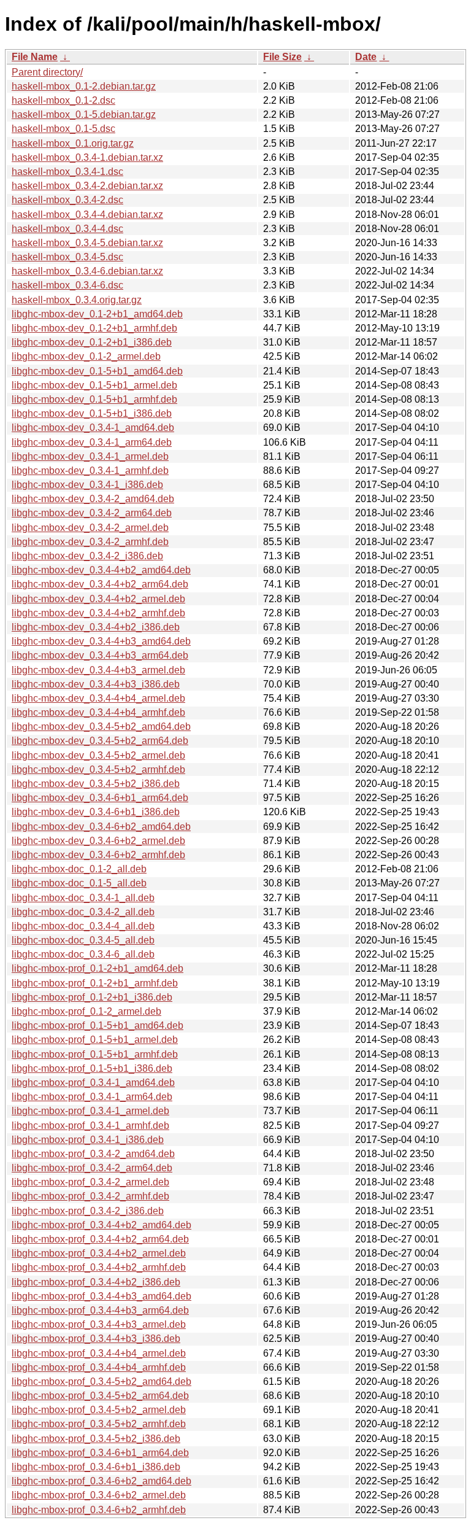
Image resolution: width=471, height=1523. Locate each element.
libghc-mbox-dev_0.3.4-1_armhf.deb (90, 470)
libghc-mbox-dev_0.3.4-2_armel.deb (90, 527)
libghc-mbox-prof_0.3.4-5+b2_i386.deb (96, 1438)
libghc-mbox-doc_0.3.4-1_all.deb (83, 898)
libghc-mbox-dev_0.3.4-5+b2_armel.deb (98, 755)
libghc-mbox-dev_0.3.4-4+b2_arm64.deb (100, 584)
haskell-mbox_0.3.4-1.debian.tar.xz (87, 157)
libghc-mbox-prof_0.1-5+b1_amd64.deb (97, 1025)
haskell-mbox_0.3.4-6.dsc (67, 285)
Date (366, 57)
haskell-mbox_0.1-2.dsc (63, 100)
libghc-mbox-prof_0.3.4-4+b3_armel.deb (99, 1324)
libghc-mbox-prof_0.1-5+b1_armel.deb (95, 1039)
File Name (35, 57)
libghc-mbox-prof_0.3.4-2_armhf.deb (90, 1196)
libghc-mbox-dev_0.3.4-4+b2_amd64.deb (101, 570)
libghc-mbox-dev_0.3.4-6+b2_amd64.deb (101, 826)
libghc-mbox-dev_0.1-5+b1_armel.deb (94, 385)
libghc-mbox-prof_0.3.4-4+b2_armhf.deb (99, 1267)
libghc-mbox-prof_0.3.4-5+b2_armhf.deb (99, 1424)
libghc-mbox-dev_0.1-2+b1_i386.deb (92, 342)
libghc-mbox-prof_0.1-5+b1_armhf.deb (95, 1054)
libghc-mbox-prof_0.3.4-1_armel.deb (90, 1111)
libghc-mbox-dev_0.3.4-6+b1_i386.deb (96, 812)
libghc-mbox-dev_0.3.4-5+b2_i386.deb (96, 783)
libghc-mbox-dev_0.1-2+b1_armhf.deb (94, 328)
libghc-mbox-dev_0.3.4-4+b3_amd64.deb (101, 641)
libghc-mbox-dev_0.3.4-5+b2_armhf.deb (98, 769)
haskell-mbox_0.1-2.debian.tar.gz (84, 86)
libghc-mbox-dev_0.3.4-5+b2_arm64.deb (100, 740)
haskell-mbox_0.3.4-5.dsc (67, 257)
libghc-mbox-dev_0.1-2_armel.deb (86, 356)
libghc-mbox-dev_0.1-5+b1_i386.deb (92, 413)
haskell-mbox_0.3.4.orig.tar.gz (77, 300)
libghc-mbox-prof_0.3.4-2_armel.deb (90, 1182)
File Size (282, 57)
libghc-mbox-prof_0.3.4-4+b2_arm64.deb (100, 1239)
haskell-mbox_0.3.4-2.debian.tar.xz (87, 185)
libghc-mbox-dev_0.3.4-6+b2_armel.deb (98, 840)
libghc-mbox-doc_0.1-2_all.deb (79, 869)
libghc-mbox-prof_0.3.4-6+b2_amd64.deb (101, 1481)
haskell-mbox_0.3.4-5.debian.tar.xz (87, 243)
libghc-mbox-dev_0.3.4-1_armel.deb (90, 456)
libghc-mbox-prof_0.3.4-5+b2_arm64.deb (100, 1395)
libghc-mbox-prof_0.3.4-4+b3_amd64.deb (101, 1296)
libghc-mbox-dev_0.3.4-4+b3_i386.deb (96, 684)
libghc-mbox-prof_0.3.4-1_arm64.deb (92, 1096)
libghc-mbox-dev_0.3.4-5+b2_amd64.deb (101, 726)
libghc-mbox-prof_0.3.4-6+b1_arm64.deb (100, 1452)
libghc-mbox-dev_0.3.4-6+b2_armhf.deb (98, 855)
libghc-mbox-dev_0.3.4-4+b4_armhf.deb (98, 712)
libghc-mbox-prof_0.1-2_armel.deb (86, 1011)
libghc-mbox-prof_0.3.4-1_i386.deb (88, 1139)
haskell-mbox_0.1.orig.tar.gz (73, 143)
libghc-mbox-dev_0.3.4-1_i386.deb (87, 484)
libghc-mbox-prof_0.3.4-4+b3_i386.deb (96, 1338)
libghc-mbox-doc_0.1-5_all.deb (79, 883)
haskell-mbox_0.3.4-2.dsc (67, 200)
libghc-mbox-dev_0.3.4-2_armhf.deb (90, 542)
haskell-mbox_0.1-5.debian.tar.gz (84, 114)
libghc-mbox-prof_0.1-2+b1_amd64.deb (97, 968)
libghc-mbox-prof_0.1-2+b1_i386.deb (92, 997)
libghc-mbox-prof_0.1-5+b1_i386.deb (92, 1068)
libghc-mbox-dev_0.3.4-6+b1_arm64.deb (100, 798)
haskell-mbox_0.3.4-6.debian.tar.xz (87, 271)
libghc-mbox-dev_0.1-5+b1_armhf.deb (94, 399)
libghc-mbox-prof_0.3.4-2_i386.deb (88, 1211)
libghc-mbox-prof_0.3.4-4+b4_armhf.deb (99, 1367)
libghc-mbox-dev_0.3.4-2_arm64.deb (92, 513)
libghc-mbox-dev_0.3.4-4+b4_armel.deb (98, 698)
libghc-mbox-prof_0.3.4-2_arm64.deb (92, 1168)
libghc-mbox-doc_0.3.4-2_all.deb (83, 912)
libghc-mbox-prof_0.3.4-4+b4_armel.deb (99, 1353)
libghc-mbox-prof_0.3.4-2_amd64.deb (93, 1154)
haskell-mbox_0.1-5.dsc (63, 128)
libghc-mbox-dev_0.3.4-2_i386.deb (87, 556)
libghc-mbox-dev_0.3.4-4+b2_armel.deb (98, 599)
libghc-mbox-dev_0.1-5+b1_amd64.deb (97, 371)
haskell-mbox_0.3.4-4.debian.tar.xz (87, 214)
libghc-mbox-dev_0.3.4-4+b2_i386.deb (96, 627)
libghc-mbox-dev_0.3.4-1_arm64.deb (92, 442)
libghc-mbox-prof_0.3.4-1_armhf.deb (90, 1125)
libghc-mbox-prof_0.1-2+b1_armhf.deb (95, 983)
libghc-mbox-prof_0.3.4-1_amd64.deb (93, 1082)
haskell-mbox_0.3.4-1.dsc (67, 171)
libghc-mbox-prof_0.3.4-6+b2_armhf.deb (99, 1510)
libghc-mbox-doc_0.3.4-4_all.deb (83, 926)
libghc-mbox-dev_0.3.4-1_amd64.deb (93, 427)
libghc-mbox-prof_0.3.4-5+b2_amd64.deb (101, 1381)
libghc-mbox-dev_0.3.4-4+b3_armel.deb (98, 670)
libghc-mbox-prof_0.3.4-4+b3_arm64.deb (100, 1310)
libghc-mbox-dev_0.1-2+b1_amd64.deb (97, 314)
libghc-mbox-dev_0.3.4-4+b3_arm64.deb (100, 655)
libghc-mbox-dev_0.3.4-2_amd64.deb (93, 499)
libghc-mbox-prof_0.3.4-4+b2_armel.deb (99, 1253)
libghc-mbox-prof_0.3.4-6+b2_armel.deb (99, 1495)
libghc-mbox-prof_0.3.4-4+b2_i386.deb (96, 1282)
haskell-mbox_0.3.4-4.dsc (67, 228)
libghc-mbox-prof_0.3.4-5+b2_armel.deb (99, 1410)
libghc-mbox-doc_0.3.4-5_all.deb (83, 940)
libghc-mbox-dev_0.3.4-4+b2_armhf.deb (98, 613)
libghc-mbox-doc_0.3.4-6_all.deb (83, 954)
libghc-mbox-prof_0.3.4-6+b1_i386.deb (96, 1467)
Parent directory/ (47, 72)
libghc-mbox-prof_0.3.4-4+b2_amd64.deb (101, 1225)
